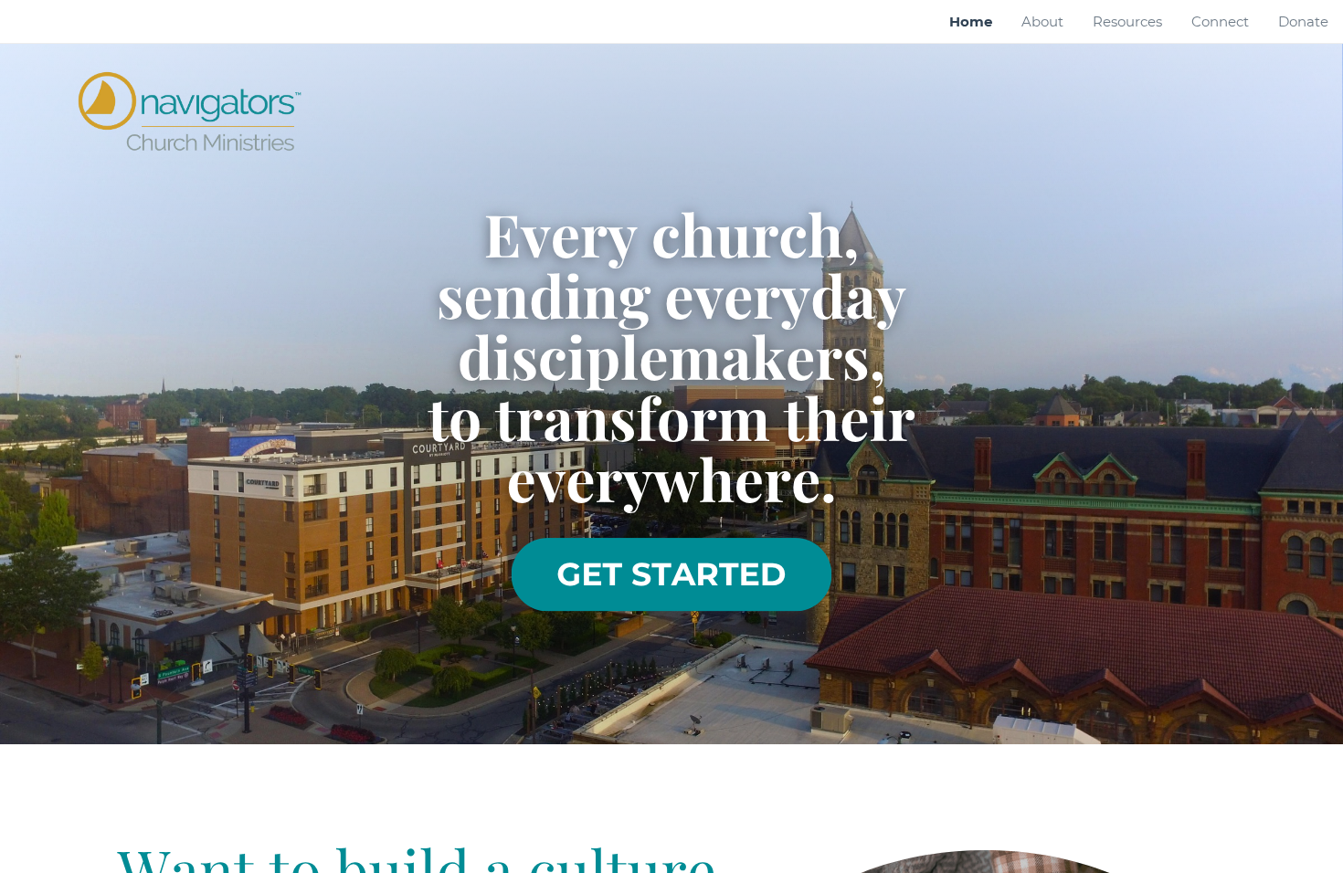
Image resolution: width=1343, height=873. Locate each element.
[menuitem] (970, 22)
